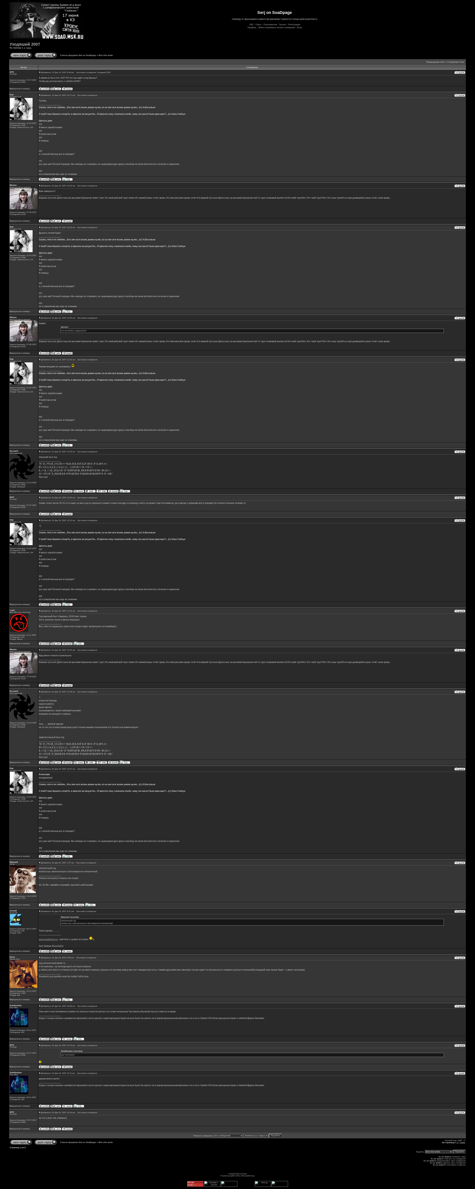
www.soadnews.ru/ (48, 939)
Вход (299, 27)
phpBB (231, 1176)
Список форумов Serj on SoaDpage (78, 55)
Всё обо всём (106, 55)
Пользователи (270, 24)
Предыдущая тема (435, 62)
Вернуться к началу (20, 89)
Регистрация (294, 24)
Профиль (252, 27)
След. (29, 48)
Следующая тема (455, 62)
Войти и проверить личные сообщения (276, 27)
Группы (282, 24)
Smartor (244, 1174)
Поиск (258, 24)
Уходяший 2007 (25, 44)
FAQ (251, 24)
